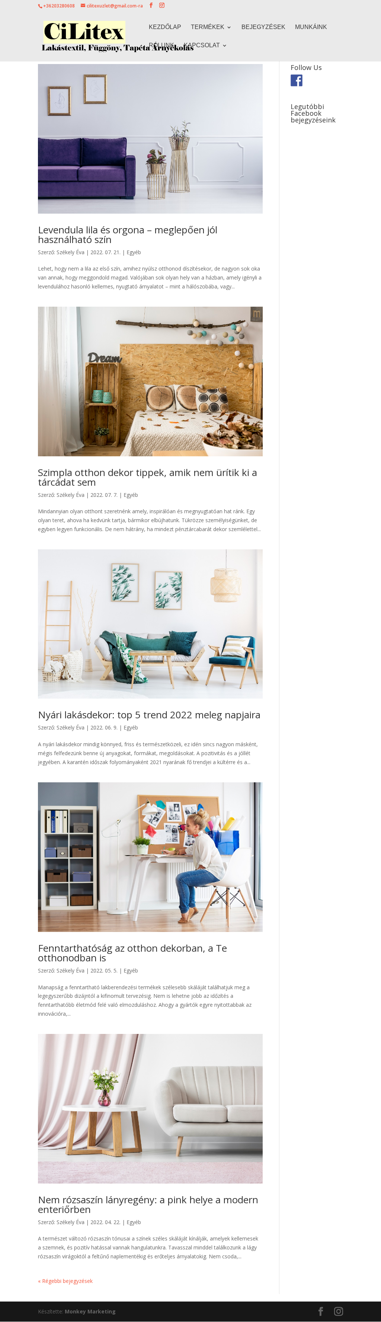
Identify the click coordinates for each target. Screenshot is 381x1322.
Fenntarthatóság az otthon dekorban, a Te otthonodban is (132, 952)
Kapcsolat (202, 45)
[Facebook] (296, 80)
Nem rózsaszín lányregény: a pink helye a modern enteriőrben (148, 1204)
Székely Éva (70, 252)
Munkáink (311, 27)
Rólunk (161, 45)
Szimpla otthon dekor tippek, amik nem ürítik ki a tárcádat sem (147, 477)
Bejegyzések (263, 27)
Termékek (207, 27)
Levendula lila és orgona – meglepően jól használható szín (127, 234)
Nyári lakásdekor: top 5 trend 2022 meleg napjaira (149, 714)
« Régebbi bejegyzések (65, 1280)
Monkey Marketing (90, 1311)
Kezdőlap (165, 27)
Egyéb (134, 252)
